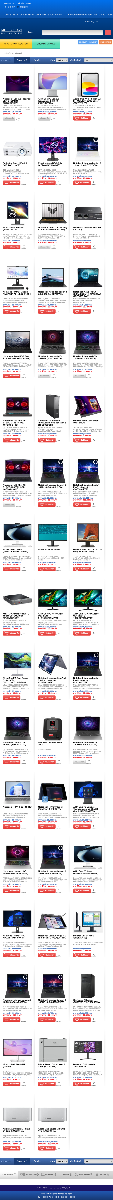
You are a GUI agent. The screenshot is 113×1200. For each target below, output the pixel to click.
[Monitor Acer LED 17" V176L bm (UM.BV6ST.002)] (88, 535)
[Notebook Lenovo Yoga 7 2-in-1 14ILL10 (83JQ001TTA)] (52, 921)
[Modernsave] (11, 32)
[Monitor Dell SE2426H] (52, 535)
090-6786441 (57, 14)
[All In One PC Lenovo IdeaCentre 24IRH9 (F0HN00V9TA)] (52, 84)
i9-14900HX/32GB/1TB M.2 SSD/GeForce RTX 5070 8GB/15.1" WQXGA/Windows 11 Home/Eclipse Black (52, 494)
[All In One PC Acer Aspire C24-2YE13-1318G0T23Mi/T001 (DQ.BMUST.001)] (88, 599)
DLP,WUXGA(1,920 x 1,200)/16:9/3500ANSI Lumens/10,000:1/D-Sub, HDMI (16, 172)
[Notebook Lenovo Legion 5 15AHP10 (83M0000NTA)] (52, 986)
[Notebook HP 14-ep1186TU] (17, 792)
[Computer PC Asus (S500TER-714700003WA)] (88, 986)
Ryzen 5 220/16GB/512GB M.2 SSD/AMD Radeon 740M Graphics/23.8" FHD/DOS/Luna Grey (86, 816)
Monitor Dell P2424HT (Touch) (14, 1065)
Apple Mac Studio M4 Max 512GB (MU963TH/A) (16, 1129)
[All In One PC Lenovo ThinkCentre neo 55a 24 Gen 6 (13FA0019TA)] (88, 792)
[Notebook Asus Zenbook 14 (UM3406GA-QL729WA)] (52, 278)
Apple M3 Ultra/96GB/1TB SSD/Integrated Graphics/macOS (52, 1136)
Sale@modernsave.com (80, 14)
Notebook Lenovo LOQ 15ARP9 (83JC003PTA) (50, 357)
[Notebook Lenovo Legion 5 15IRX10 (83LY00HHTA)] (52, 471)
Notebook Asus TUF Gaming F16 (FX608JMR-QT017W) (52, 228)
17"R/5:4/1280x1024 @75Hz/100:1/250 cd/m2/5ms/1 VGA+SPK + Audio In (86, 558)
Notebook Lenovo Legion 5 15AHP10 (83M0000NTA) (52, 1001)
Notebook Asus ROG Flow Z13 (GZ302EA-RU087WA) (16, 357)
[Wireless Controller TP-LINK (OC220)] (88, 213)
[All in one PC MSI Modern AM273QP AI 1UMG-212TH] (17, 278)
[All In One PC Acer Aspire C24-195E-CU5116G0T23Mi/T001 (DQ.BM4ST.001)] (17, 664)
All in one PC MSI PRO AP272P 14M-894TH (14, 936)
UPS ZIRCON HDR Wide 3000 (50, 743)
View (52, 60)
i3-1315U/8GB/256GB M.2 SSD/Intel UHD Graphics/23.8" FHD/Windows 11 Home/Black (86, 622)
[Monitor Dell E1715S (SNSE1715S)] (88, 921)
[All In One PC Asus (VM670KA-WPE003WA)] (88, 857)
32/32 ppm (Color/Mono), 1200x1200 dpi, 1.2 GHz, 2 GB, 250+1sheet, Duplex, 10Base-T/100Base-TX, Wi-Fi (51, 1074)
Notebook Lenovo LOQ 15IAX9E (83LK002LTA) (85, 743)
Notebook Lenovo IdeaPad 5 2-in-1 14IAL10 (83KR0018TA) (52, 680)
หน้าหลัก (7, 53)
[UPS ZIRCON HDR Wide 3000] (52, 728)
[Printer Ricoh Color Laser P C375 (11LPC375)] (52, 1050)
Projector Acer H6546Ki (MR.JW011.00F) (15, 164)
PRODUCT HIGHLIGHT (88, 42)
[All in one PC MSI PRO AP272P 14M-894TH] (17, 921)
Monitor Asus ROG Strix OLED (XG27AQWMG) (50, 164)
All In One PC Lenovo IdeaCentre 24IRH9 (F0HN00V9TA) (48, 101)
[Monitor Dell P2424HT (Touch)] (17, 1050)
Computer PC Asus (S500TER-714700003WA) (86, 1001)
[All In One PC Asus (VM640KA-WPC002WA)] (17, 535)
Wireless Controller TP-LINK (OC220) (87, 228)
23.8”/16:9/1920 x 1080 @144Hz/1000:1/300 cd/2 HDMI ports (51, 558)
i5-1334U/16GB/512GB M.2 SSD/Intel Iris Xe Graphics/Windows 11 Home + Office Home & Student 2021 (16, 623)
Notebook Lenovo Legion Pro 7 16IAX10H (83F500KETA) (86, 487)
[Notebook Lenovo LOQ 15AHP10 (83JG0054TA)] (17, 857)
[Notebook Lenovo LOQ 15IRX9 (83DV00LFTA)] (88, 342)
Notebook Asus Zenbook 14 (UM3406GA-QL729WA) (52, 292)
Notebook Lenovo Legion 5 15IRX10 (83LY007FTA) (17, 1001)
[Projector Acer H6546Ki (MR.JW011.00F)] (17, 149)
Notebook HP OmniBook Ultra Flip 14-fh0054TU (50, 808)
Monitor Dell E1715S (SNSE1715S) (83, 936)
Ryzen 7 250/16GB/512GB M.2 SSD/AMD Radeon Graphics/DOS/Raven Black (50, 429)
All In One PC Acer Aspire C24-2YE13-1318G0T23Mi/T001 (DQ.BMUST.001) (86, 617)
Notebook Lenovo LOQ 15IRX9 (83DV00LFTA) (85, 357)
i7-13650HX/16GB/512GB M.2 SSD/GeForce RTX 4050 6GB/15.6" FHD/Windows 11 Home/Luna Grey (17, 752)
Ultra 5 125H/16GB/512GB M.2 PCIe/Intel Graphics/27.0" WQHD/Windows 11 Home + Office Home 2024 (15, 301)
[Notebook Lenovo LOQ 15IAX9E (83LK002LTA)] (88, 728)
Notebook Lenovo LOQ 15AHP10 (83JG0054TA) (15, 872)
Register (24, 7)
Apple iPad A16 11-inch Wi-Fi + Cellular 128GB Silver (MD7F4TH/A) (87, 101)
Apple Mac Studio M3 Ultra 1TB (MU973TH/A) (51, 1129)
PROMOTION (105, 42)
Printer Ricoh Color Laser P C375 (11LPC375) (51, 1065)
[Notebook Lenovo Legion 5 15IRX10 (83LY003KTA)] (52, 857)
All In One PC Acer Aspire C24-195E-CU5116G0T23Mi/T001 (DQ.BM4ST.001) (15, 681)
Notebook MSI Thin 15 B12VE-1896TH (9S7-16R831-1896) (14, 487)
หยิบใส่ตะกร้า (84, 118)
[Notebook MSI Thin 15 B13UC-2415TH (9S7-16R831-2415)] (17, 406)
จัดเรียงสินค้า (76, 60)
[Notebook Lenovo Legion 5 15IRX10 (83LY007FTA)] (17, 986)
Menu (31, 32)
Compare (18, 120)
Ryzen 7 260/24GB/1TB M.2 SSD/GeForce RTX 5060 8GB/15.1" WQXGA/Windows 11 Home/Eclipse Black (52, 1009)
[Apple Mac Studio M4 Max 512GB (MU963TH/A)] (17, 1114)
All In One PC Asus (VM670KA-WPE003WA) (85, 872)
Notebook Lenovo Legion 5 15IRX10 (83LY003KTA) (52, 872)
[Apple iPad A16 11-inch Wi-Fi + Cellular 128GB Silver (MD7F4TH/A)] (88, 84)
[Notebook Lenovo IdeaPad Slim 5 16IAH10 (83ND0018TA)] (17, 84)
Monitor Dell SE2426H (49, 549)
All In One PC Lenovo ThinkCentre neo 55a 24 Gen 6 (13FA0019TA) (85, 809)
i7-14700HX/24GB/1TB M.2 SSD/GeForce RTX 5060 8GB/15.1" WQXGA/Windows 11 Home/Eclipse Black (52, 881)
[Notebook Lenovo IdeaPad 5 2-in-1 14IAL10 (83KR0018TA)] (52, 664)
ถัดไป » (37, 60)
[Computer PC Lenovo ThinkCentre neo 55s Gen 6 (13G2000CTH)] (52, 406)
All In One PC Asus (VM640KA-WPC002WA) (15, 550)
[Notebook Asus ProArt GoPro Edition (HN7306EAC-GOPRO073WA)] (88, 278)
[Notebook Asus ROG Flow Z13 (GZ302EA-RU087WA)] (17, 342)
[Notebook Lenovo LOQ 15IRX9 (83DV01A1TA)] (17, 728)
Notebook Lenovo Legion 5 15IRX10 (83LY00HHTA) (52, 486)
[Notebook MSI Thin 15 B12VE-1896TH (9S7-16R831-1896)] (17, 471)
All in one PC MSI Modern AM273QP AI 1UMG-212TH (17, 292)
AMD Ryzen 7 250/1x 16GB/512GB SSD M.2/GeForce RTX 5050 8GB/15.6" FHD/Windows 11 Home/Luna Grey (17, 881)
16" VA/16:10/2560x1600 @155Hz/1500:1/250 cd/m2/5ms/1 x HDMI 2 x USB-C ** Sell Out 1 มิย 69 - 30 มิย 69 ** (87, 430)
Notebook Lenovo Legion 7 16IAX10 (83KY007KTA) (87, 164)
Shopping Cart (92, 21)
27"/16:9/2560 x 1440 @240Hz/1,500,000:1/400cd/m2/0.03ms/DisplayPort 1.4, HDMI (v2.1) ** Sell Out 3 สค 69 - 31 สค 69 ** (52, 173)
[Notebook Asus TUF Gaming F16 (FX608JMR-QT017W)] (52, 213)
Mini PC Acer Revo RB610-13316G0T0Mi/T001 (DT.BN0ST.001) (16, 616)
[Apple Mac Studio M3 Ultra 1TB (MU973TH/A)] (52, 1114)
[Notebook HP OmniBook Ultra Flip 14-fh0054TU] (52, 792)
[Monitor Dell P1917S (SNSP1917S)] (17, 213)
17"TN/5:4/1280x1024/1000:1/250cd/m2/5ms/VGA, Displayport (88, 943)
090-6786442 (12, 14)
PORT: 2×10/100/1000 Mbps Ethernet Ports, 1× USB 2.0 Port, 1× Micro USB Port (86, 236)
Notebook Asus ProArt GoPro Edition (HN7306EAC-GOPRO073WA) (87, 294)
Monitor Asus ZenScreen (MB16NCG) (86, 421)
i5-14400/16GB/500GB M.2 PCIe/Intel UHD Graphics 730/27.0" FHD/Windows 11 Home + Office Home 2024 (17, 945)
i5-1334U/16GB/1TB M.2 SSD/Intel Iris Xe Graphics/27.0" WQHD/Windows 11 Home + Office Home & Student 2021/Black (52, 623)
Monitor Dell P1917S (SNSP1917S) (13, 228)
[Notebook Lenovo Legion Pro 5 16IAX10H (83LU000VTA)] (88, 664)
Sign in (11, 7)
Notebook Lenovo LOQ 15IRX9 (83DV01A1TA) (14, 743)
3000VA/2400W (44, 749)
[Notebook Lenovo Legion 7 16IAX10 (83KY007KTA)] (88, 149)
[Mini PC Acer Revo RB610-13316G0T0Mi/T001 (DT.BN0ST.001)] (17, 599)
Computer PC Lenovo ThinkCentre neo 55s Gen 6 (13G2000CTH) (52, 422)
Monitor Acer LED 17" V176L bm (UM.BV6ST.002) (87, 550)
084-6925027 (27, 14)
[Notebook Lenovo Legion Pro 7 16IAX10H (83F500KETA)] (88, 471)
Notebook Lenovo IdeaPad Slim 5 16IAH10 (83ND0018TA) (16, 101)
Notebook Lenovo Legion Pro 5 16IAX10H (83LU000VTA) (86, 680)
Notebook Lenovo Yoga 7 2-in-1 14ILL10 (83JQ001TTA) (52, 936)
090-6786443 (42, 14)
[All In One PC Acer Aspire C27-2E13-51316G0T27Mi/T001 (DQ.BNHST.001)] (52, 599)
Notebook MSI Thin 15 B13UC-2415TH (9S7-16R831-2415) (14, 422)
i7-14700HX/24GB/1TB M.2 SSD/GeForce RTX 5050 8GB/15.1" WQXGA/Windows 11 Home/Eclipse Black (17, 1009)
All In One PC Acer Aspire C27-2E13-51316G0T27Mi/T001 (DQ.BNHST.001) (51, 617)
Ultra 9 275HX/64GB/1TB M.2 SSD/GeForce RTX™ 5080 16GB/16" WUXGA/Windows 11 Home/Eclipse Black (86, 494)
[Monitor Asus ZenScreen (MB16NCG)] (88, 406)
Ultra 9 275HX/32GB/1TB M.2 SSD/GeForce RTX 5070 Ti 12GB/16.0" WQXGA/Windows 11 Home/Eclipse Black (87, 688)
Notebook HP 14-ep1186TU (17, 806)
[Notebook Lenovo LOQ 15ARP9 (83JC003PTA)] (52, 342)
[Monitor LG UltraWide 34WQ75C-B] (88, 1050)
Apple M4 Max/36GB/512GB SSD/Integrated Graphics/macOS (17, 1136)
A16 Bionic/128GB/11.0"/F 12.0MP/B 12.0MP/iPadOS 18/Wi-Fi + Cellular (87, 107)
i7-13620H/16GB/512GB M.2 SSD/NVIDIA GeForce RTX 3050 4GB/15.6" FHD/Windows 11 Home (16, 430)
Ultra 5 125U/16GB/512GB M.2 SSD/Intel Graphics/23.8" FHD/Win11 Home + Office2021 (16, 687)
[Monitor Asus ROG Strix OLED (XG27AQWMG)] (52, 149)
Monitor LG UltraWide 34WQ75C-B (84, 1065)
